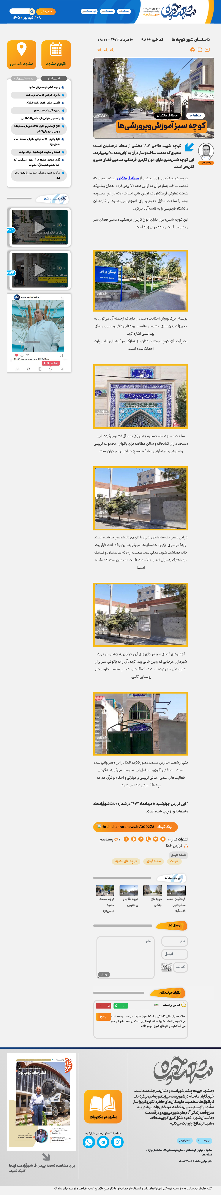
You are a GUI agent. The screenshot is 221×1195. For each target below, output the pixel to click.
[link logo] (183, 1070)
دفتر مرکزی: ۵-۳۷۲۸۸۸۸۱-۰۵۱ (195, 1161)
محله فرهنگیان (167, 116)
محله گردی (154, 861)
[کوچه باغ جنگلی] (152, 890)
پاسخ (103, 1017)
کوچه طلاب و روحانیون (130, 902)
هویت (174, 861)
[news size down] (112, 49)
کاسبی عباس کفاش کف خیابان (43, 102)
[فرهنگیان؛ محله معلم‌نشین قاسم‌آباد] (176, 890)
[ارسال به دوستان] (207, 49)
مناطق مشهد (46, 12)
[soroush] (141, 839)
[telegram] (163, 839)
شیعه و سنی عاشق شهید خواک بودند (39, 152)
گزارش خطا (174, 846)
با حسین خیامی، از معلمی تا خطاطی (40, 118)
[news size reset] (105, 49)
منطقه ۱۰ (195, 116)
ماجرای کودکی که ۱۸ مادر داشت (43, 95)
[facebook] (126, 839)
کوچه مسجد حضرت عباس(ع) (106, 905)
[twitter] (155, 839)
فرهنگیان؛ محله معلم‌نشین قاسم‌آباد (176, 905)
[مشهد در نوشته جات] (103, 1106)
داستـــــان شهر (198, 40)
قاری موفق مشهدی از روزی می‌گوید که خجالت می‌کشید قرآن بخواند (37, 162)
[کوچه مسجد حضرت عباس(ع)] (105, 890)
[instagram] (117, 1142)
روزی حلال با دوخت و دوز (47, 110)
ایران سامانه (61, 1189)
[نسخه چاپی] (192, 49)
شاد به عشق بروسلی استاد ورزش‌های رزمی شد (37, 175)
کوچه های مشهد (126, 861)
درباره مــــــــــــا (204, 1141)
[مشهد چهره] (170, 12)
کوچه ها (178, 40)
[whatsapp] (148, 839)
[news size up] (99, 49)
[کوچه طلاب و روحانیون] (129, 890)
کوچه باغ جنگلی (156, 902)
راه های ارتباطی (185, 1141)
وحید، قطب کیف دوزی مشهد (44, 87)
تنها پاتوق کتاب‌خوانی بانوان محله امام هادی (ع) (37, 142)
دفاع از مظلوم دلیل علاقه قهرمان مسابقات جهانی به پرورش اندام (37, 129)
